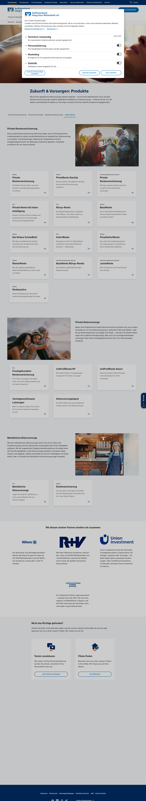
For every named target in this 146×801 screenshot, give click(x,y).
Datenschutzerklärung (34, 29)
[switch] (119, 45)
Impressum (51, 29)
